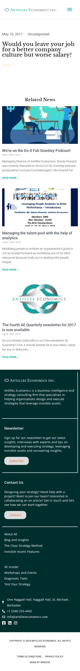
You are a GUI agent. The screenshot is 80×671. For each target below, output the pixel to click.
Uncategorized (38, 34)
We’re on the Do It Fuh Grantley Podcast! (36, 150)
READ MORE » (10, 177)
